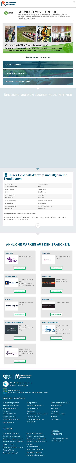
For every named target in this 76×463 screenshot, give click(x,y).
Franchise (6, 411)
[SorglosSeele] (48, 264)
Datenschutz (57, 434)
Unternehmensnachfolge (11, 419)
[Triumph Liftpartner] (11, 287)
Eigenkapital (31, 411)
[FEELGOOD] (11, 357)
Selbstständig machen (10, 408)
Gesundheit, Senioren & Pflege (17, 81)
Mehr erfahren (19, 268)
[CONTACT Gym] (48, 287)
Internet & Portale (8, 444)
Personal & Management (63, 334)
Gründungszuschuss (9, 417)
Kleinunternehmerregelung (59, 403)
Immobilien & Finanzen (10, 433)
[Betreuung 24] (11, 310)
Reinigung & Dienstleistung (35, 455)
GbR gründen (31, 403)
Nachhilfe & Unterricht (34, 452)
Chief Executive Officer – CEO (37, 414)
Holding (53, 417)
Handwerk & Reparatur (25, 283)
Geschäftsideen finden (10, 405)
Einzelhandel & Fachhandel (36, 439)
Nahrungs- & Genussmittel (11, 436)
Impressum (56, 431)
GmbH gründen (8, 422)
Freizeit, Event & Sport (14, 73)
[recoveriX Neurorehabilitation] (11, 333)
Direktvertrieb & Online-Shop (36, 442)
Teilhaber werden (32, 408)
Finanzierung (55, 419)
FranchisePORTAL (9, 414)
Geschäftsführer (56, 405)
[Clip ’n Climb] (11, 263)
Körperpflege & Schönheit (35, 449)
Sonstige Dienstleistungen (26, 285)
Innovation (54, 411)
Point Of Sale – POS (57, 414)
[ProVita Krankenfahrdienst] (48, 333)
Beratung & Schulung (10, 453)
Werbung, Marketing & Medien (13, 442)
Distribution (54, 408)
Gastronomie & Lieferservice (12, 439)
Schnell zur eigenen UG (34, 405)
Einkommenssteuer (33, 417)
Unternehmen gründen (10, 403)
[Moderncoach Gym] (48, 310)
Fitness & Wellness (13, 65)
